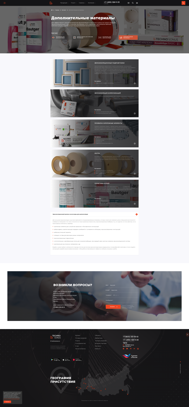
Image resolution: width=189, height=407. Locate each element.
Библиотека (98, 338)
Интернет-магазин (100, 343)
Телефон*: (109, 295)
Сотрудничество (80, 343)
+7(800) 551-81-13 (130, 337)
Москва (106, 3)
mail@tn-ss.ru (129, 345)
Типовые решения (100, 340)
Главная (57, 10)
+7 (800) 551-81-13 (59, 307)
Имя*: (107, 285)
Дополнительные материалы (76, 10)
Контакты (98, 346)
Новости (97, 348)
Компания (91, 2)
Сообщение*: (109, 300)
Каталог (64, 10)
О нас (77, 346)
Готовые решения (80, 338)
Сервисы (81, 2)
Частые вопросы (80, 348)
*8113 (125, 343)
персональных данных (127, 307)
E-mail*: (108, 290)
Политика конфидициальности (57, 347)
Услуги (73, 2)
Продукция (63, 2)
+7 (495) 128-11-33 (112, 2)
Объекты (98, 335)
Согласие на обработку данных (57, 348)
